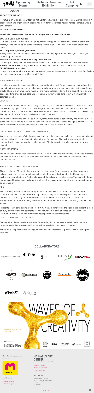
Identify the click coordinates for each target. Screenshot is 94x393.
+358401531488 (40, 371)
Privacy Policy (47, 390)
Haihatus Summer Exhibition (49, 4)
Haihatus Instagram (8, 384)
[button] (89, 4)
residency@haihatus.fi (40, 367)
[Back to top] (89, 389)
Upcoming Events (23, 4)
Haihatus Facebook (8, 382)
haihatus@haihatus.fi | (40, 365)
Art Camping (72, 4)
